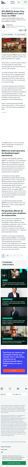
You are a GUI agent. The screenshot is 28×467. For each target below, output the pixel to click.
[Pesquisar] (19, 2)
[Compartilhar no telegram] (14, 255)
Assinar (14, 370)
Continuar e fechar (14, 463)
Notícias (7, 8)
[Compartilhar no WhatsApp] (21, 255)
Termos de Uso (4, 449)
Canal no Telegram (21, 34)
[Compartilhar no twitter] (18, 255)
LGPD (2, 452)
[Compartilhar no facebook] (11, 255)
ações (21, 183)
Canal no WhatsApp (8, 34)
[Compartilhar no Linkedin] (7, 255)
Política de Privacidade (6, 446)
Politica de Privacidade (16, 459)
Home (3, 8)
